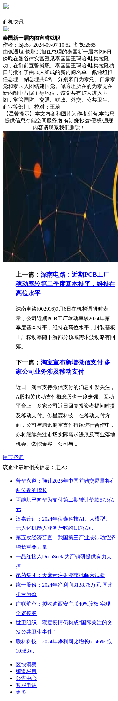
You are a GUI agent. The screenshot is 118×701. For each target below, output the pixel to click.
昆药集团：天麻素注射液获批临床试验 (60, 575)
